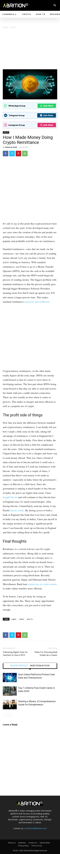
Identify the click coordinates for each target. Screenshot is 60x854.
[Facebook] (5, 153)
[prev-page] (4, 715)
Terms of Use (36, 845)
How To (13, 27)
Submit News (45, 843)
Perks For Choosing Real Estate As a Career (46, 653)
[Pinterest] (18, 153)
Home (5, 27)
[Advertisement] (30, 50)
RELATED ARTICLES (19, 666)
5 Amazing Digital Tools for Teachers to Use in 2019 (15, 653)
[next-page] (9, 715)
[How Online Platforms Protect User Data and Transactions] (10, 677)
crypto (13, 619)
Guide (21, 619)
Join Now (48, 105)
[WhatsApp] (25, 153)
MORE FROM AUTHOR (40, 666)
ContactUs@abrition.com (35, 828)
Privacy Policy (23, 845)
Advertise (22, 843)
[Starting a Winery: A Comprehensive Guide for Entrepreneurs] (10, 704)
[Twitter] (12, 153)
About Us (11, 843)
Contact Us (32, 843)
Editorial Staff (11, 147)
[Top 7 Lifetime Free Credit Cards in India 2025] (10, 691)
